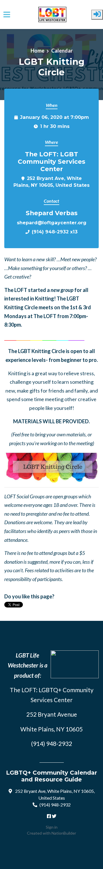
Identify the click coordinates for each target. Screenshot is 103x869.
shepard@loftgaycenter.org (51, 222)
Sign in (52, 827)
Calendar (62, 50)
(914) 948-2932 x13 (55, 232)
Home (37, 50)
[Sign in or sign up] (97, 15)
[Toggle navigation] (6, 15)
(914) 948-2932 (55, 804)
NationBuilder (64, 833)
